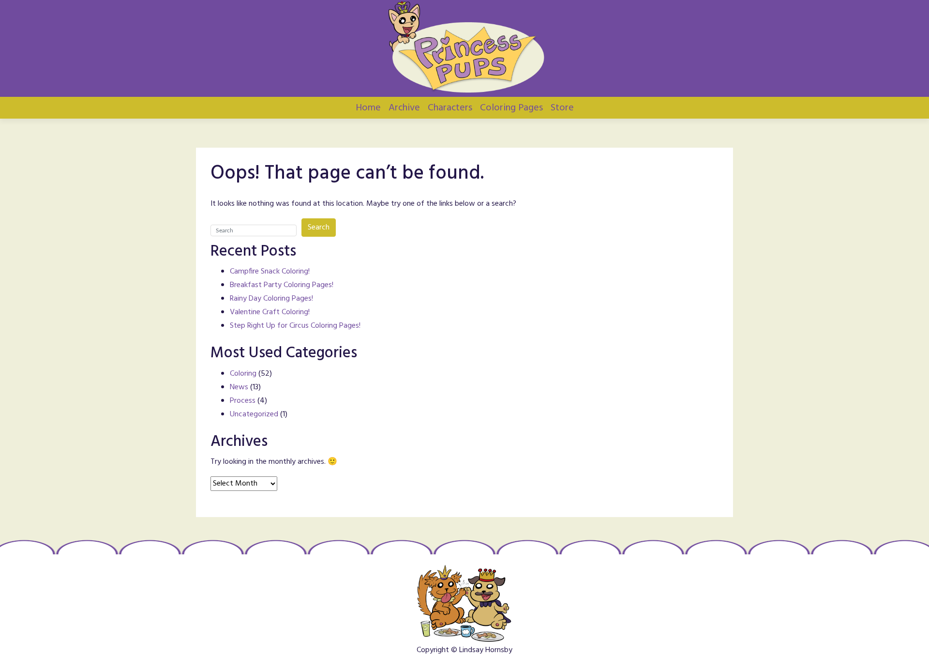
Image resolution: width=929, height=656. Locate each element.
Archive (404, 108)
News (239, 387)
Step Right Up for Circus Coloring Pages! (295, 326)
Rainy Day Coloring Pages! (271, 298)
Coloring (243, 373)
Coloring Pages (511, 108)
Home (368, 108)
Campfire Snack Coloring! (270, 271)
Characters (450, 108)
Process (242, 401)
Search (319, 227)
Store (562, 108)
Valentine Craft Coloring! (270, 312)
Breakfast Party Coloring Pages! (281, 285)
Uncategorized (254, 414)
